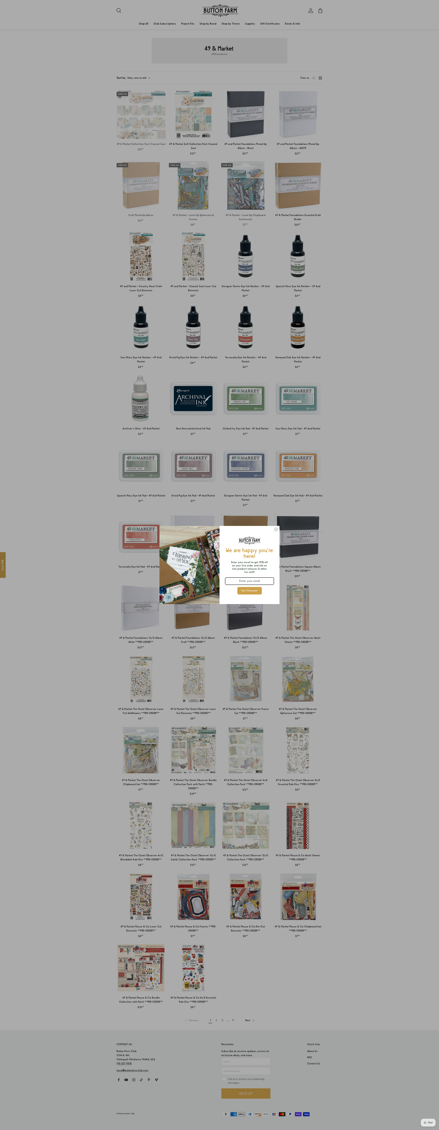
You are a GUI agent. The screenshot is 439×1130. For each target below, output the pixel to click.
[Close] (276, 529)
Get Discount (249, 590)
